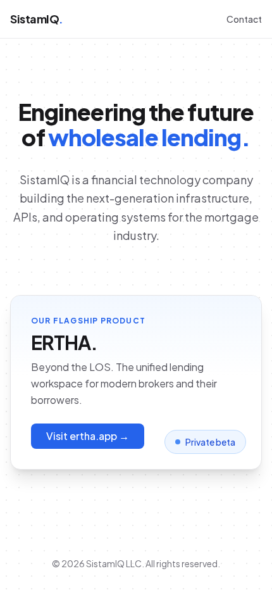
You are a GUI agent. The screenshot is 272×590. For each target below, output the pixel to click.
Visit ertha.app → (87, 435)
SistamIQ (36, 18)
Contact (244, 19)
